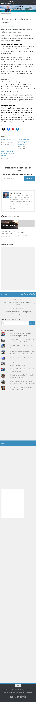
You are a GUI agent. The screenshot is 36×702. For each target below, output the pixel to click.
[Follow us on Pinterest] (33, 294)
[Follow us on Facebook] (30, 294)
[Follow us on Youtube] (22, 294)
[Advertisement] (18, 419)
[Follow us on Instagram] (25, 294)
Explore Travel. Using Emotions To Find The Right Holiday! (8, 153)
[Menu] (33, 2)
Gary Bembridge (8, 26)
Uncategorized (6, 14)
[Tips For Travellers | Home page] (9, 2)
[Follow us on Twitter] (27, 294)
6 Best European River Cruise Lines (21, 358)
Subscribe (29, 178)
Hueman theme (27, 692)
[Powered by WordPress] (11, 692)
